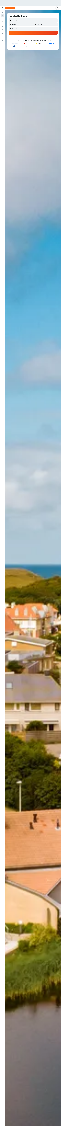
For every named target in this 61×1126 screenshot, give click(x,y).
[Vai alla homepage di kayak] (10, 8)
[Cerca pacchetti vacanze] (2, 21)
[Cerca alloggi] (2, 15)
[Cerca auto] (2, 18)
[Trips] (2, 33)
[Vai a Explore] (2, 26)
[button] (2, 8)
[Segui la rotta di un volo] (2, 29)
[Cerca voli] (2, 12)
